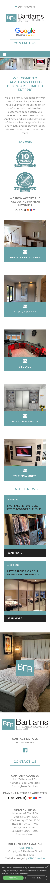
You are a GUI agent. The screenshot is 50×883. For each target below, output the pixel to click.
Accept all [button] (13, 878)
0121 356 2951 (26, 7)
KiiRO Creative (36, 858)
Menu (4, 54)
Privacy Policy (25, 847)
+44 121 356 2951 (25, 742)
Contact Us (25, 43)
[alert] (25, 873)
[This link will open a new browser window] (25, 32)
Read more (25, 142)
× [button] (48, 867)
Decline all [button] (36, 878)
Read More (14, 553)
